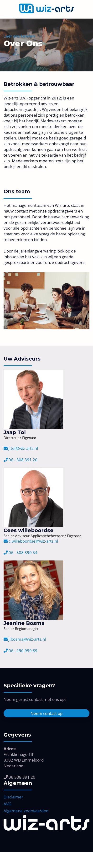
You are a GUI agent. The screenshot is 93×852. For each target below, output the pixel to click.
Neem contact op (46, 713)
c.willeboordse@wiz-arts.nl (33, 541)
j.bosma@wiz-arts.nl (27, 639)
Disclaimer (13, 797)
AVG (7, 804)
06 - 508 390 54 (22, 552)
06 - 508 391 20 (22, 459)
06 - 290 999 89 (22, 650)
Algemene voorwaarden (26, 810)
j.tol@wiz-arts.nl (23, 448)
